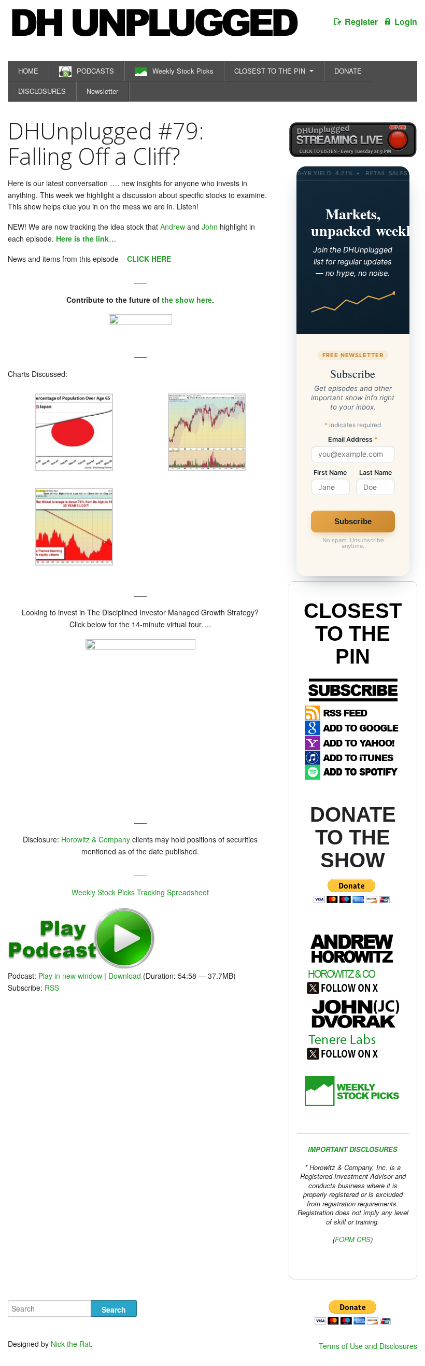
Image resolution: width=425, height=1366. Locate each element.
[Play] (81, 966)
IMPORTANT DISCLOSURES (353, 1149)
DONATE (348, 71)
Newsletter (102, 91)
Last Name (375, 473)
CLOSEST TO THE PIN (269, 71)
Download (124, 975)
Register (361, 21)
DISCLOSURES (42, 91)
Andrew (172, 226)
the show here (187, 299)
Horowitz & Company (95, 839)
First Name (330, 473)
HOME (28, 71)
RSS (52, 987)
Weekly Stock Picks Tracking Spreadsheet (140, 892)
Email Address (353, 439)
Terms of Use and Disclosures (368, 1346)
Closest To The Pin (353, 633)
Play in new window (70, 975)
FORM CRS (353, 1239)
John (210, 226)
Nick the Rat (71, 1344)
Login (405, 21)
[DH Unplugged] (154, 28)
